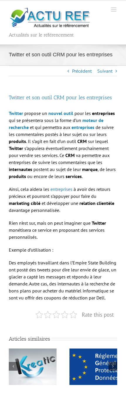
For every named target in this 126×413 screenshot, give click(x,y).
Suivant (105, 71)
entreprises (61, 189)
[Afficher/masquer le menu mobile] (114, 9)
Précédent (82, 71)
